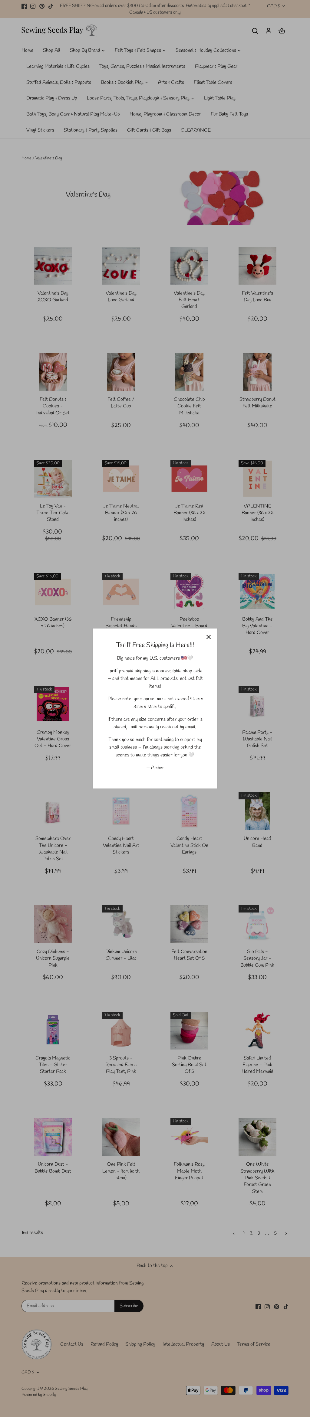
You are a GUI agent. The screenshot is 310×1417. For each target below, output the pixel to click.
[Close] (208, 637)
